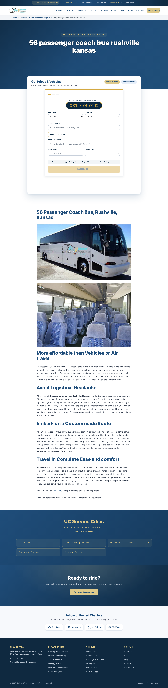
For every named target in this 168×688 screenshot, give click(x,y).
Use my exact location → (84, 531)
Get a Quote (129, 668)
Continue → (84, 169)
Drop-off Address (55, 140)
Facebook (141, 683)
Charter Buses (92, 656)
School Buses (92, 668)
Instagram (153, 683)
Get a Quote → (153, 10)
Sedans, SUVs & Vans (95, 660)
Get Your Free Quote (84, 592)
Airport (114, 10)
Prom (93, 10)
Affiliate (140, 10)
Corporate (103, 10)
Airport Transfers (55, 660)
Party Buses (91, 652)
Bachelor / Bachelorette (58, 668)
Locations (70, 10)
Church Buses (92, 672)
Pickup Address (54, 124)
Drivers (127, 656)
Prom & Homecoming (57, 656)
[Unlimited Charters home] (17, 10)
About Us (128, 652)
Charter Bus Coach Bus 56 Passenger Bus (36, 18)
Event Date (52, 149)
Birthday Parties (54, 664)
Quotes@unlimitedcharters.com (23, 662)
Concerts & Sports (55, 672)
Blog (122, 10)
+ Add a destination (57, 134)
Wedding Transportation (58, 652)
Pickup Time (89, 149)
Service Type (89, 112)
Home (15, 18)
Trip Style (52, 112)
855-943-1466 (71, 3)
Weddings (82, 10)
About (130, 10)
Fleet (59, 10)
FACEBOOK (58, 490)
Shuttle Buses (92, 664)
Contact (127, 664)
